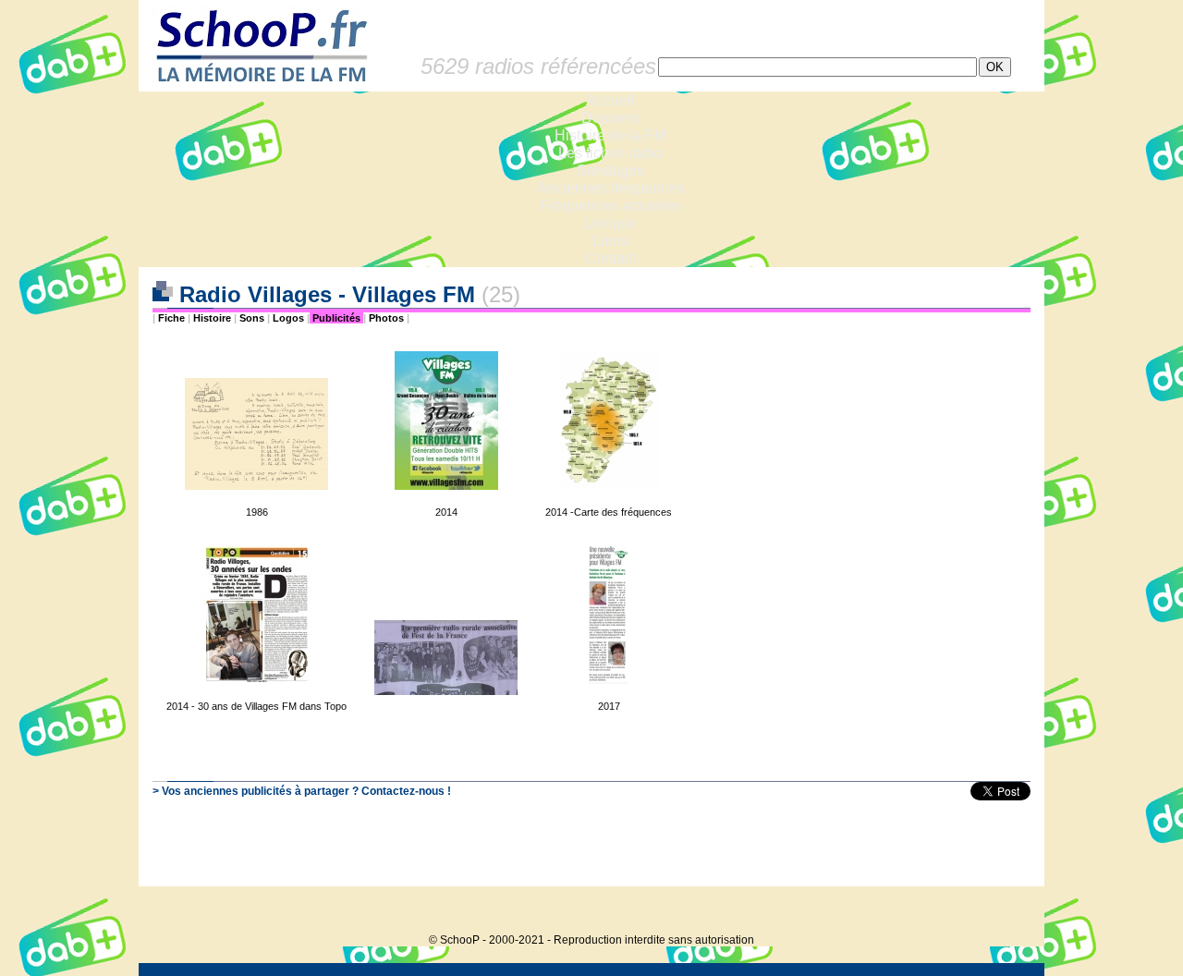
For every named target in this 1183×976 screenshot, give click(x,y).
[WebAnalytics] (1007, 912)
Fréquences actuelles (610, 206)
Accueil (610, 100)
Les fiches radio (610, 153)
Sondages (610, 170)
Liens (610, 241)
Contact (610, 258)
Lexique (610, 223)
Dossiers (610, 118)
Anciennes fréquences (610, 188)
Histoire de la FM (610, 135)
